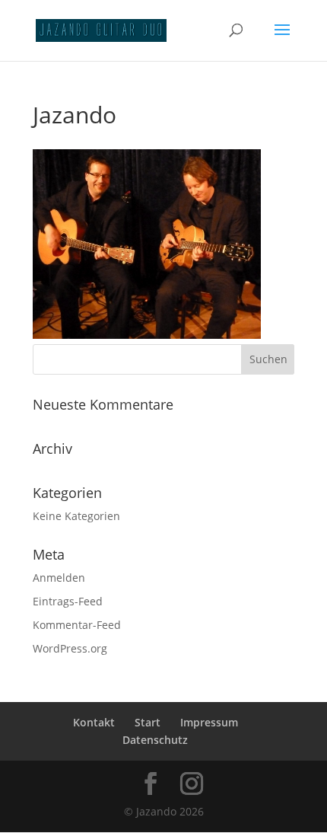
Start (147, 722)
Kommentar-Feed (77, 625)
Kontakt (94, 722)
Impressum (209, 722)
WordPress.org (70, 648)
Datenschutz (155, 739)
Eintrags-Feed (68, 601)
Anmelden (59, 577)
